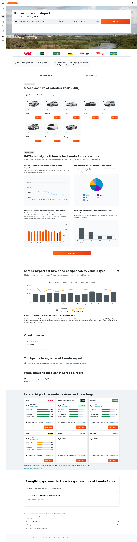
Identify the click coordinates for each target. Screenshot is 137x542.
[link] (72, 253)
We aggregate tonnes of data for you (38, 525)
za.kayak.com (27, 537)
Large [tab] (65, 282)
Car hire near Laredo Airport (36, 499)
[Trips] (3, 31)
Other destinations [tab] (55, 488)
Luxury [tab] (93, 282)
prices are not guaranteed (61, 516)
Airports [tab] (29, 488)
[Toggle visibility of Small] (86, 195)
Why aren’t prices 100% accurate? (37, 528)
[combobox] (19, 17)
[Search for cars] (3, 16)
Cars (34, 537)
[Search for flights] (3, 8)
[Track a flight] (3, 26)
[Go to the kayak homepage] (12, 3)
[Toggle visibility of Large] (100, 195)
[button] (3, 3)
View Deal (38, 117)
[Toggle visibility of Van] (99, 198)
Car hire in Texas (58, 537)
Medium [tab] (57, 282)
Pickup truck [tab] (84, 282)
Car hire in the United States (45, 537)
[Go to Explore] (3, 22)
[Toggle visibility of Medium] (86, 198)
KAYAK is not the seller (33, 521)
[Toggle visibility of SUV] (85, 200)
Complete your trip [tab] (41, 488)
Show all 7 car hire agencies (33, 469)
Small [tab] (50, 282)
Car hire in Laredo (69, 537)
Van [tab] (76, 282)
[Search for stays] (3, 12)
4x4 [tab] (71, 282)
